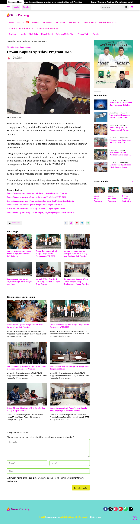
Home (11, 23)
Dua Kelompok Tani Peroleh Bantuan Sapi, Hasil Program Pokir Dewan (121, 153)
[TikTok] (131, 509)
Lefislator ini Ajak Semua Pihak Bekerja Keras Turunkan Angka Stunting (121, 166)
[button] (126, 7)
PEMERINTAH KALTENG (20, 28)
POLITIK (21, 23)
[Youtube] (121, 509)
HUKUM (35, 23)
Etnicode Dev (95, 517)
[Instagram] (115, 509)
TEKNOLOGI (75, 23)
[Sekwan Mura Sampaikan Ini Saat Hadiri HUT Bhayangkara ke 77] (100, 142)
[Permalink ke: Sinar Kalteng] (9, 57)
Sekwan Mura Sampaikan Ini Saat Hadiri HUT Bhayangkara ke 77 (120, 141)
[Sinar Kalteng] (18, 15)
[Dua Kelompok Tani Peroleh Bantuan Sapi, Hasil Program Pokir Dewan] (100, 154)
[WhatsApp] (126, 509)
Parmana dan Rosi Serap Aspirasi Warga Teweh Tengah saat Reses (34, 205)
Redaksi (26, 7)
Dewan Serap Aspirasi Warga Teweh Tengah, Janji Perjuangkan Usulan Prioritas (40, 213)
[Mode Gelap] (131, 7)
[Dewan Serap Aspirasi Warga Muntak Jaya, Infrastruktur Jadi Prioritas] (19, 241)
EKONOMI (60, 23)
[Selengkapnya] (132, 181)
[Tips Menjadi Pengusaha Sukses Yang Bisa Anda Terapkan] (100, 117)
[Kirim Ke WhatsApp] (88, 223)
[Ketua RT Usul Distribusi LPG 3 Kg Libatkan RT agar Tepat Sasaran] (48, 269)
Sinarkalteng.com (52, 517)
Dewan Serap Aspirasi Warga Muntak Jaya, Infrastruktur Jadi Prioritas (34, 2)
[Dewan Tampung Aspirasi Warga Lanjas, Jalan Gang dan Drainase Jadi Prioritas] (77, 241)
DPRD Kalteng (13, 47)
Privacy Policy (84, 34)
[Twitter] (110, 509)
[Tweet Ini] (71, 223)
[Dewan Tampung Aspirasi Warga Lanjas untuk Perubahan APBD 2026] (48, 241)
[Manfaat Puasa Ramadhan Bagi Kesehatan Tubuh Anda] (100, 104)
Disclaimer (13, 34)
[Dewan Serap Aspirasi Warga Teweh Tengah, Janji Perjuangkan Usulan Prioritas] (77, 269)
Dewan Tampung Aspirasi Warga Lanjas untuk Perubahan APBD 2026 (36, 197)
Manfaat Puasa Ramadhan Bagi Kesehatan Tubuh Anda (121, 104)
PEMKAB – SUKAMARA (47, 28)
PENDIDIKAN (90, 23)
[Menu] (9, 7)
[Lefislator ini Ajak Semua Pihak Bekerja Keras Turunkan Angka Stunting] (100, 167)
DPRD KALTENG (106, 23)
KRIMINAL (48, 23)
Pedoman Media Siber (65, 34)
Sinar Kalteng (17, 57)
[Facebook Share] (66, 223)
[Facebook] (105, 509)
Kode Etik (33, 34)
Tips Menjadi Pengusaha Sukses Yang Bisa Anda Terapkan (120, 116)
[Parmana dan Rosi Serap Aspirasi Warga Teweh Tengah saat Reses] (19, 269)
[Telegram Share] (82, 223)
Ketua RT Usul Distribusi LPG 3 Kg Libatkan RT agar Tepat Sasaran (36, 209)
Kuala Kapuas (25, 47)
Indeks (16, 7)
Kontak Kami (47, 34)
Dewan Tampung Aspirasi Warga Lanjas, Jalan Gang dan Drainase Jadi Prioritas (40, 201)
